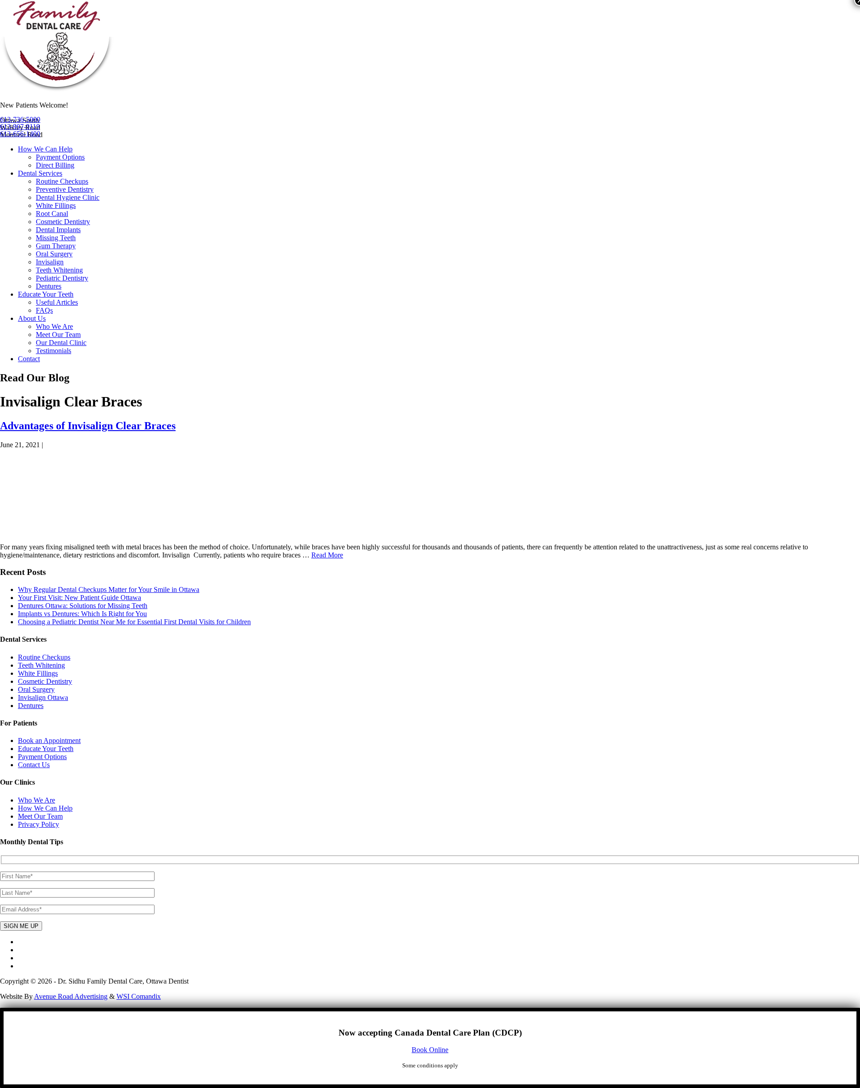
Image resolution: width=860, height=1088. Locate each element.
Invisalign (50, 262)
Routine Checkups (62, 181)
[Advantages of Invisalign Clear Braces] (59, 531)
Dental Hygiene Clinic (67, 197)
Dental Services (40, 173)
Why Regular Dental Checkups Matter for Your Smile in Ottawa (108, 589)
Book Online (430, 1049)
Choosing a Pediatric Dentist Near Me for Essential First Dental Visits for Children (134, 622)
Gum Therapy (56, 246)
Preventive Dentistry (65, 189)
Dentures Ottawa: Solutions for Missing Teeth (82, 605)
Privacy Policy (38, 824)
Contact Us (34, 765)
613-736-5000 (20, 119)
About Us (32, 318)
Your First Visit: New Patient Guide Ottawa (79, 597)
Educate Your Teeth (45, 294)
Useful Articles (57, 302)
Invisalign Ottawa (43, 697)
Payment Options (60, 157)
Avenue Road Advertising (71, 996)
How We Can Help (45, 149)
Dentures (48, 286)
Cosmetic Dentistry (63, 221)
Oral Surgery (54, 254)
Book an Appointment (49, 740)
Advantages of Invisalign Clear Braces (88, 426)
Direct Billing (55, 165)
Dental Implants (58, 229)
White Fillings (56, 205)
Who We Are (54, 326)
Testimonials (53, 350)
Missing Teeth (56, 238)
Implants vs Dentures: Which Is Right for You (82, 613)
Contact (29, 359)
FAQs (44, 310)
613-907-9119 (20, 126)
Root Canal (52, 213)
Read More (327, 555)
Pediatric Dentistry (62, 278)
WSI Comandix (138, 996)
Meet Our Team (58, 334)
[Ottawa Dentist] (57, 90)
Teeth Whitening (59, 270)
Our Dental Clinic (61, 342)
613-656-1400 (20, 134)
